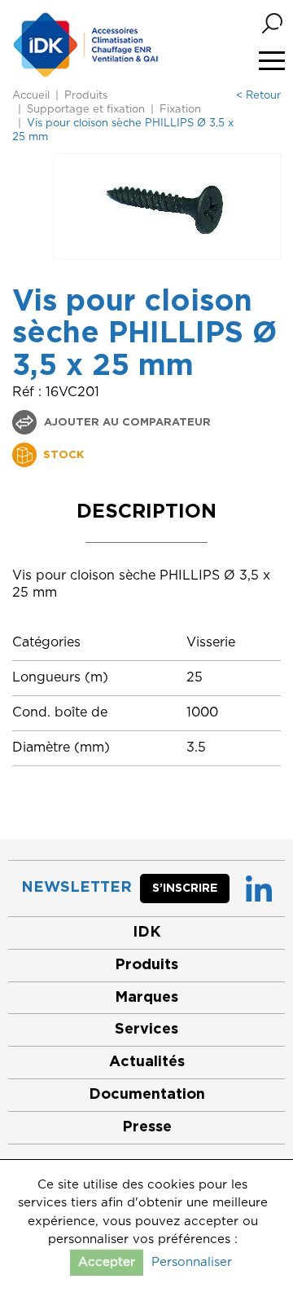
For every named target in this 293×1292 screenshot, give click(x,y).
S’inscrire (184, 888)
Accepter (106, 1262)
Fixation (180, 109)
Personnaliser (191, 1262)
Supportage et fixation (86, 109)
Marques (146, 997)
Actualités (147, 1062)
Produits (85, 95)
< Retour (258, 95)
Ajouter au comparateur (126, 422)
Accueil (31, 95)
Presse (147, 1127)
